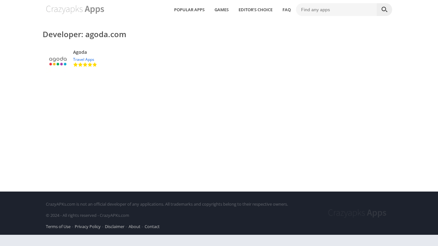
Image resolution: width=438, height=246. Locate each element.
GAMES (222, 9)
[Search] (384, 9)
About (134, 226)
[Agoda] (219, 61)
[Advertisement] (219, 131)
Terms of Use (58, 226)
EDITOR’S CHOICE (256, 9)
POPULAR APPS (189, 9)
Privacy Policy (88, 226)
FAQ (286, 9)
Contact (152, 226)
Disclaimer (114, 226)
